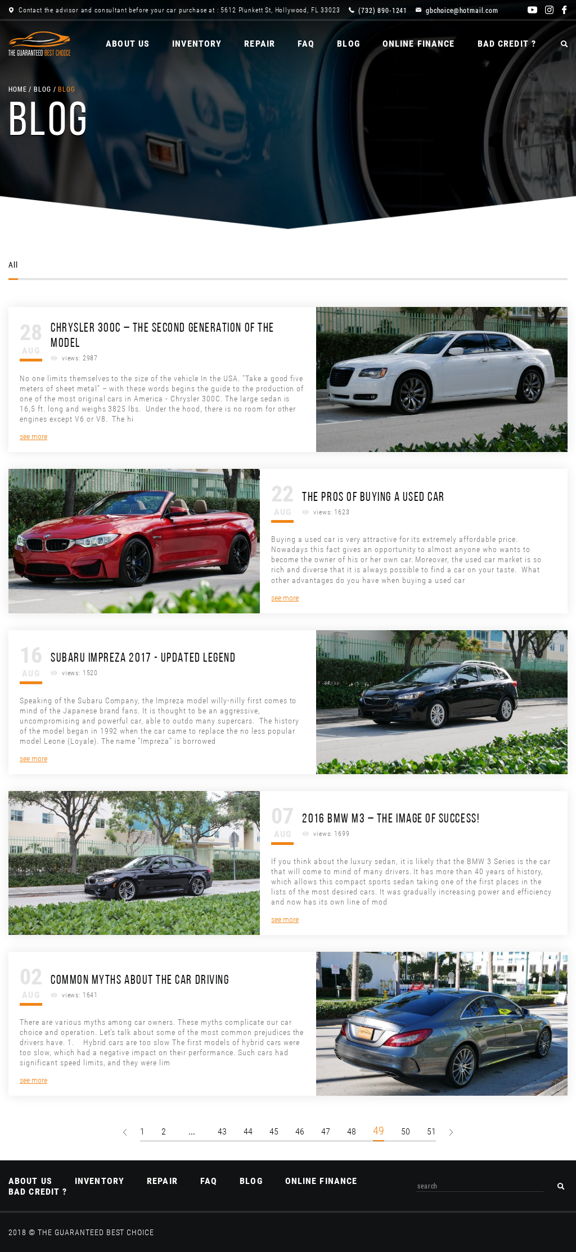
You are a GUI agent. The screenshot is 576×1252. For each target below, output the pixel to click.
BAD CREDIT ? (507, 43)
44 (248, 1131)
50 (405, 1131)
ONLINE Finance (418, 43)
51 (431, 1131)
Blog (348, 43)
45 (273, 1131)
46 (299, 1131)
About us (128, 43)
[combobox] (479, 1186)
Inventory (197, 43)
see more (33, 436)
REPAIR (259, 43)
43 (222, 1131)
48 (351, 1131)
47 (325, 1131)
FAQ (306, 43)
